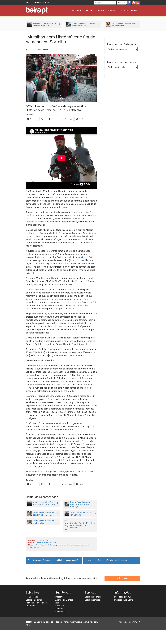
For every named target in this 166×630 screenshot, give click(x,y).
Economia (123, 10)
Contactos (30, 605)
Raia (57, 603)
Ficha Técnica (32, 597)
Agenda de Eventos (64, 600)
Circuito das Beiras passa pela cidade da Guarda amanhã (55, 560)
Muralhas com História (65, 545)
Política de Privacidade (36, 603)
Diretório (100, 10)
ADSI (28, 625)
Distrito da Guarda (42, 542)
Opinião (134, 10)
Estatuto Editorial (34, 600)
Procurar (121, 3)
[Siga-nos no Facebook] (129, 2)
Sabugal (53, 542)
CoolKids (59, 605)
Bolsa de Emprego (93, 600)
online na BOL (86, 257)
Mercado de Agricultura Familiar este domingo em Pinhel (110, 560)
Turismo (111, 10)
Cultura (39, 540)
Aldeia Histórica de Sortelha (46, 545)
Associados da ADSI (128, 622)
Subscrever (122, 578)
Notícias (76, 10)
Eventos (88, 10)
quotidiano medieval (81, 545)
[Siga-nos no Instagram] (138, 2)
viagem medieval (34, 547)
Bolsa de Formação (94, 597)
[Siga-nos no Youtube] (134, 2)
